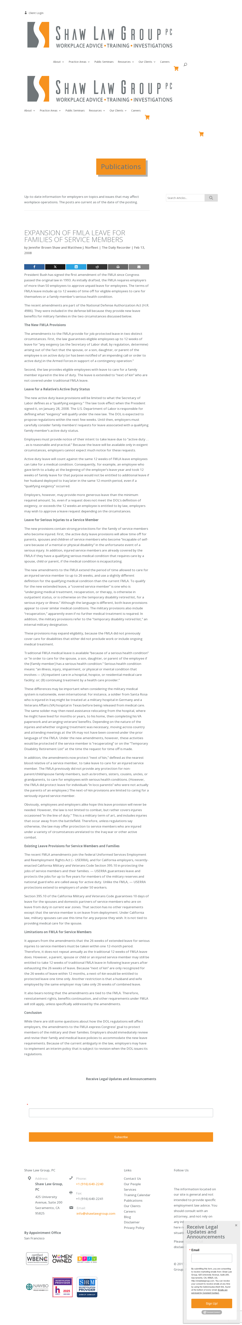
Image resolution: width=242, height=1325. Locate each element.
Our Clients (145, 61)
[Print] (118, 267)
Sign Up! (212, 1303)
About (57, 61)
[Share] (34, 267)
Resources (124, 61)
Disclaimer (132, 1222)
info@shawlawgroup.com (96, 1213)
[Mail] (139, 267)
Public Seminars (104, 61)
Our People (132, 1184)
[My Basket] (177, 66)
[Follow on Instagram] (203, 1179)
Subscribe (121, 1137)
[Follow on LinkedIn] (195, 1179)
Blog (127, 1217)
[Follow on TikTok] (210, 1179)
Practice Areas (77, 61)
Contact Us (132, 1178)
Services (130, 1189)
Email (33, 1104)
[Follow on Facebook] (180, 1179)
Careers (165, 61)
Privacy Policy (134, 1227)
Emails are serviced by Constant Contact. (160, 1126)
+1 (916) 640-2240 (89, 1184)
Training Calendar (137, 1195)
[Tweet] (55, 267)
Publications (133, 1200)
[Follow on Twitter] (188, 1179)
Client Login (33, 13)
